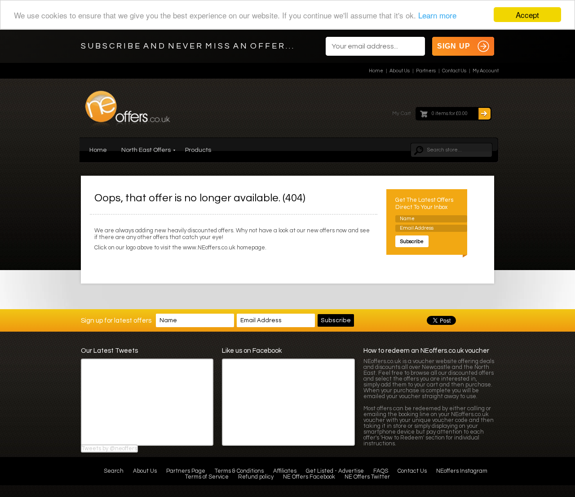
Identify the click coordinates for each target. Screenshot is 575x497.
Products (198, 150)
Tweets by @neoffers (109, 448)
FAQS (380, 471)
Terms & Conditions (239, 471)
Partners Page (185, 471)
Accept (527, 14)
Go (484, 114)
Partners (426, 70)
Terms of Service (207, 477)
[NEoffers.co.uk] (127, 111)
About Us (399, 70)
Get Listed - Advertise (335, 471)
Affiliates (284, 471)
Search (114, 471)
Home (376, 70)
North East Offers (146, 150)
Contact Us (454, 70)
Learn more (437, 15)
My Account (486, 70)
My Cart (401, 113)
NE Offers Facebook (309, 477)
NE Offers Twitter (367, 477)
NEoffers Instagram (461, 471)
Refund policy (256, 477)
